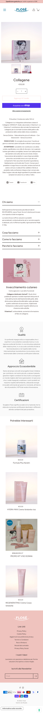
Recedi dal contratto (22, 645)
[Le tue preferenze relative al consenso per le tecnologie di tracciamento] (39, 710)
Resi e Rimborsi (21, 643)
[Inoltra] (35, 676)
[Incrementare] (25, 91)
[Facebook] (20, 688)
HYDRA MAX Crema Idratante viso (21, 509)
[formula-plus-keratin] (21, 441)
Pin (34, 182)
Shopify (25, 703)
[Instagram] (23, 688)
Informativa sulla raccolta (12, 708)
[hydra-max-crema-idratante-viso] (21, 488)
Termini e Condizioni (21, 640)
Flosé (24, 701)
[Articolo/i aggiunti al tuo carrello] (38, 10)
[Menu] (4, 10)
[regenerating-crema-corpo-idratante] (21, 581)
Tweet (11, 182)
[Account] (34, 10)
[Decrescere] (17, 91)
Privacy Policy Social (21, 648)
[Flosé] (21, 9)
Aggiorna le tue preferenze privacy (21, 637)
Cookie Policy (21, 634)
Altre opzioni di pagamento (21, 111)
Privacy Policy (21, 631)
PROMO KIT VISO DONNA (21, 556)
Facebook (23, 182)
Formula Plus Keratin (21, 463)
